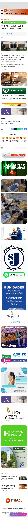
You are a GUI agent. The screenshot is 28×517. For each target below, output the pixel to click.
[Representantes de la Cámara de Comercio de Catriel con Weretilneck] (23, 478)
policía (3, 123)
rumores (7, 123)
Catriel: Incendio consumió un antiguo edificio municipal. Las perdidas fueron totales (8, 487)
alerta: (10, 121)
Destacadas (5, 19)
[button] (2, 10)
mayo (23, 121)
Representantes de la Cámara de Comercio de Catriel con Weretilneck (9, 478)
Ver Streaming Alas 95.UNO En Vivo (19, 514)
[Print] (12, 34)
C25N (2, 37)
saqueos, (12, 123)
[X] (15, 504)
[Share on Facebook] (5, 34)
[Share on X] (7, 34)
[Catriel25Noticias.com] (9, 10)
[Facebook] (13, 504)
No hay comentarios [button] (21, 147)
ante (14, 121)
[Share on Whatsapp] (18, 129)
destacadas (18, 121)
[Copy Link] (9, 34)
